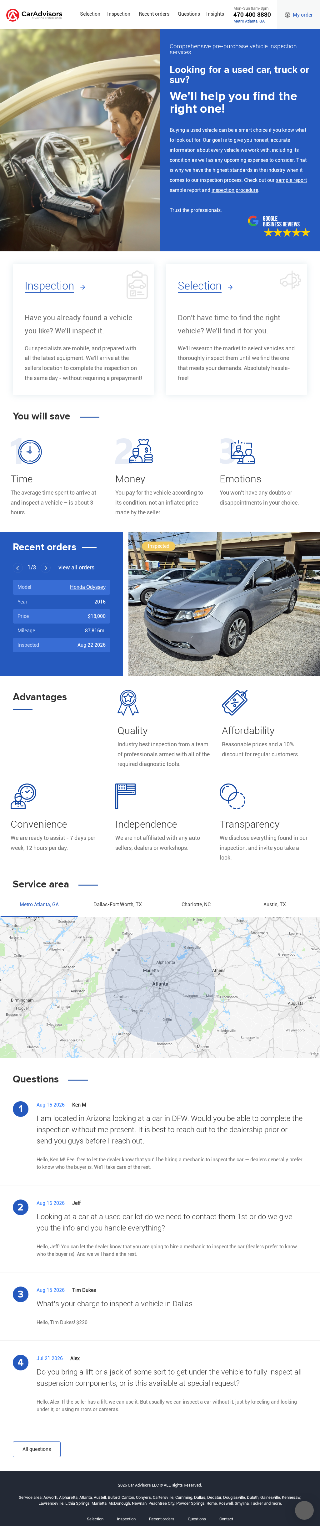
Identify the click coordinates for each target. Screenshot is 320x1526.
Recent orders (154, 14)
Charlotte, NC (196, 904)
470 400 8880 (252, 14)
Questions (189, 14)
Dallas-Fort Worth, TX (117, 904)
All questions (36, 1449)
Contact (226, 1519)
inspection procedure (235, 190)
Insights (215, 14)
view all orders (76, 568)
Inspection (118, 14)
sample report (291, 180)
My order (303, 15)
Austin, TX (274, 904)
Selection (90, 14)
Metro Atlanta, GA (249, 21)
